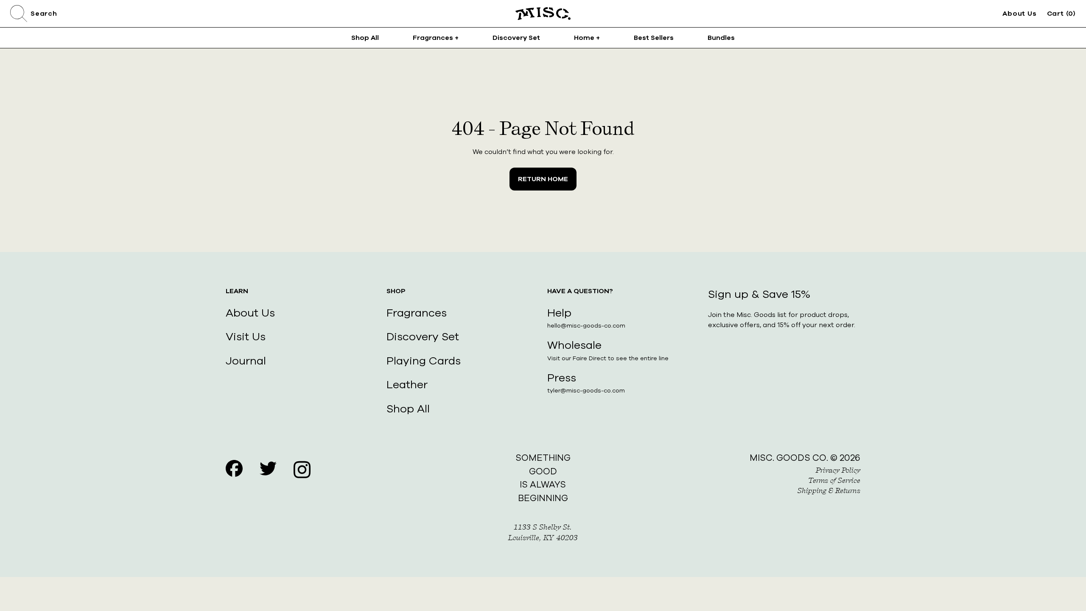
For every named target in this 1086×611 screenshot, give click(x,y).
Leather (407, 384)
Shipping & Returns (829, 490)
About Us (1019, 13)
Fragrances (436, 37)
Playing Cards (423, 360)
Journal (246, 360)
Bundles (721, 37)
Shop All (365, 37)
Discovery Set (516, 37)
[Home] (543, 13)
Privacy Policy (838, 470)
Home (587, 37)
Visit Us (246, 336)
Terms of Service (834, 480)
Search (44, 13)
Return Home (543, 179)
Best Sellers (654, 37)
